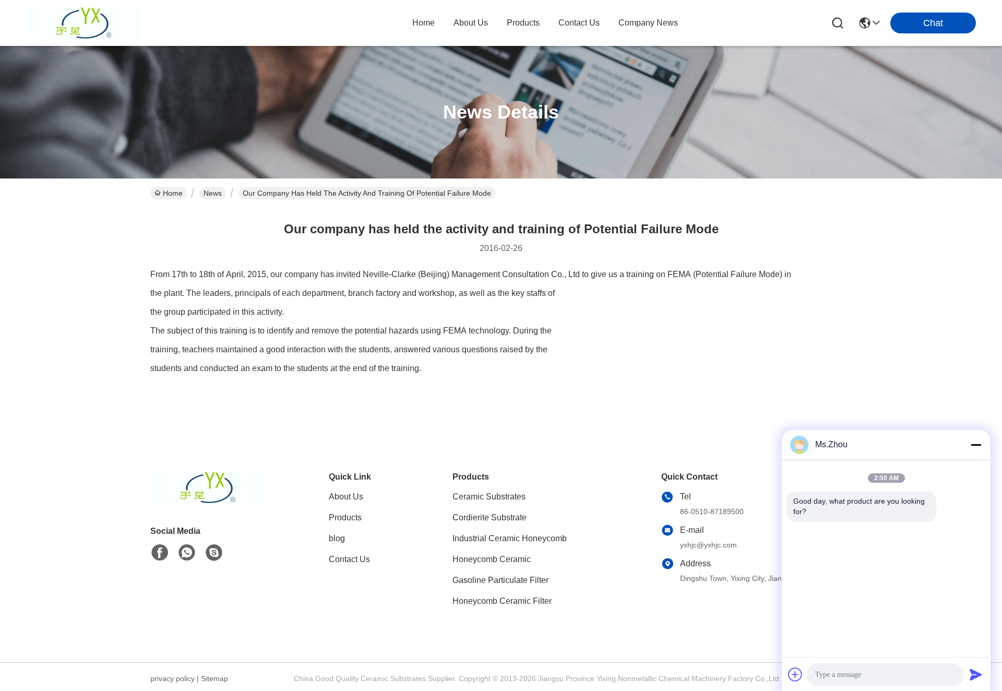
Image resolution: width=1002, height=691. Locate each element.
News (213, 193)
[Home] (207, 500)
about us (471, 22)
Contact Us (349, 559)
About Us (346, 496)
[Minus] (976, 444)
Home (423, 22)
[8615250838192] (186, 552)
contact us (579, 22)
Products (345, 517)
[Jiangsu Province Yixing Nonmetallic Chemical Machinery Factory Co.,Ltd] (83, 23)
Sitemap (214, 678)
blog (337, 538)
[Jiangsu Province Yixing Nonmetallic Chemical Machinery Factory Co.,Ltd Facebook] (159, 552)
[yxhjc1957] (214, 552)
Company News (648, 22)
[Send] (976, 674)
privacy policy (172, 678)
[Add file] (795, 674)
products (523, 22)
